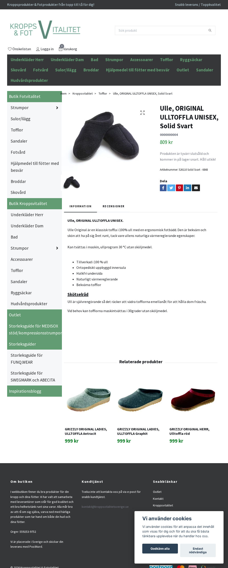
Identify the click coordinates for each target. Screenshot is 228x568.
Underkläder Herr (27, 79)
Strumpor (114, 79)
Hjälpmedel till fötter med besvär (137, 89)
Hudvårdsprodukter (29, 100)
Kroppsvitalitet (83, 113)
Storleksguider (22, 363)
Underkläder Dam (67, 79)
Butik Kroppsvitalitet (28, 223)
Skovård (18, 89)
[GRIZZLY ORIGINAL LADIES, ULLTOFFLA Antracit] (88, 419)
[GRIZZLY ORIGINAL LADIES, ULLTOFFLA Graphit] (140, 419)
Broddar (91, 89)
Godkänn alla (160, 548)
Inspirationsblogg (25, 410)
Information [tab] (80, 226)
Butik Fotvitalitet (25, 116)
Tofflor (166, 79)
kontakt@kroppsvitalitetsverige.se (105, 526)
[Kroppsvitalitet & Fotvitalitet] (69, 40)
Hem (64, 113)
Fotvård (40, 89)
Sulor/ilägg (65, 89)
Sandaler (204, 89)
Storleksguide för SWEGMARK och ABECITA (33, 396)
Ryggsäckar (191, 79)
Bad (94, 79)
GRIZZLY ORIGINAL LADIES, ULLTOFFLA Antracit (86, 451)
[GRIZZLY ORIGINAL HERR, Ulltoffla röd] (193, 419)
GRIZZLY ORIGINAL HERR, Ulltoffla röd (189, 451)
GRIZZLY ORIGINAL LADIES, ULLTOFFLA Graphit (138, 451)
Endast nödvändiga (198, 550)
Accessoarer (141, 79)
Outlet (183, 89)
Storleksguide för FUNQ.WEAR (27, 378)
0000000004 (169, 154)
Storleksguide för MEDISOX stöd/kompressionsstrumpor (35, 349)
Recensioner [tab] (113, 226)
